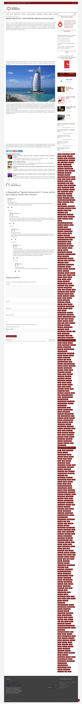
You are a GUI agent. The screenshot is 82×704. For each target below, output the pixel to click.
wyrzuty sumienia (61, 656)
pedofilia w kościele (61, 465)
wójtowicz (64, 646)
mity (72, 415)
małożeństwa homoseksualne (67, 395)
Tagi (62, 75)
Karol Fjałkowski (70, 353)
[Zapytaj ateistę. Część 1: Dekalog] (61, 106)
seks (74, 554)
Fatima (64, 275)
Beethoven (60, 185)
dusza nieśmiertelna (61, 243)
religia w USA (67, 533)
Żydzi (69, 671)
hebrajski (66, 293)
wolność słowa (60, 650)
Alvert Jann (71, 162)
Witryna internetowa (10, 314)
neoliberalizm (65, 432)
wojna (71, 644)
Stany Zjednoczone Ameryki (63, 575)
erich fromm (70, 258)
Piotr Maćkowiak (67, 469)
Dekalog (59, 220)
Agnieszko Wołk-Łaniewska (62, 160)
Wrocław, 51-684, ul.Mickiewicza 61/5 (68, 682)
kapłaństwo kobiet (67, 347)
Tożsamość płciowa (61, 613)
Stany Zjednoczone (67, 573)
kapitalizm (60, 347)
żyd (65, 671)
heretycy (59, 295)
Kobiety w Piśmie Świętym (62, 361)
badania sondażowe (61, 183)
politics (65, 481)
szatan (70, 588)
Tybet (66, 619)
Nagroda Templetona (61, 426)
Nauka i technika (31, 14)
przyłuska (71, 515)
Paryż (59, 460)
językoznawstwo (61, 335)
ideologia (69, 304)
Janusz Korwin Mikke (68, 327)
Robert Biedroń (61, 542)
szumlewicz (60, 594)
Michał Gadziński (66, 411)
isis (62, 318)
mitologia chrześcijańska (66, 415)
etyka (66, 260)
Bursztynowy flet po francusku (63, 38)
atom (64, 179)
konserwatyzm (72, 365)
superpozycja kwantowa (68, 579)
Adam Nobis (70, 156)
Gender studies (61, 285)
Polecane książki (9, 16)
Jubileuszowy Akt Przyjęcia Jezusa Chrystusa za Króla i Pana (66, 340)
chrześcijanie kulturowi (62, 206)
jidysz (67, 335)
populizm (69, 487)
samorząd (71, 550)
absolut (59, 156)
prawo (71, 498)
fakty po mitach (60, 272)
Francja (69, 279)
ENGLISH (50, 14)
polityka (64, 483)
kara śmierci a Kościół (62, 353)
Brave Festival (69, 193)
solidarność (67, 563)
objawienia (60, 440)
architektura (67, 174)
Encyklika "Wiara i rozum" (70, 254)
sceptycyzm (73, 552)
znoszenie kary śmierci (62, 667)
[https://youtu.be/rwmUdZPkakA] (44, 680)
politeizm (59, 481)
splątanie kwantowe (70, 565)
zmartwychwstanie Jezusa (62, 665)
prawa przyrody (67, 494)
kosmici (59, 374)
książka (64, 382)
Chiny (59, 204)
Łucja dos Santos (61, 390)
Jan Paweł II (67, 325)
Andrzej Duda (60, 168)
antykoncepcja (68, 172)
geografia (71, 285)
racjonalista (70, 523)
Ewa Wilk (59, 268)
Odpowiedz (10, 210)
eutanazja (68, 266)
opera (64, 450)
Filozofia (69, 277)
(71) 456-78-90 (63, 684)
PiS (66, 471)
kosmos (64, 374)
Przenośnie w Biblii (67, 510)
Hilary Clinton (66, 295)
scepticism (66, 552)
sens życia (66, 556)
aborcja (59, 154)
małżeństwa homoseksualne (67, 397)
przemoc (71, 508)
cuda (66, 212)
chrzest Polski (68, 208)
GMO (59, 289)
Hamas (67, 291)
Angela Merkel (60, 170)
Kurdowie (64, 384)
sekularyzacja (60, 556)
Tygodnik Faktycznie (16, 185)
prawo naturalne (70, 502)
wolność (59, 648)
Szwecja (65, 594)
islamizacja (71, 318)
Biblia (59, 187)
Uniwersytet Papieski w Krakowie (64, 627)
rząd (64, 548)
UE (58, 621)
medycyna (60, 409)
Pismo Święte (71, 471)
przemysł (59, 510)
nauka (64, 430)
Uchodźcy (70, 619)
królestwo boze (61, 376)
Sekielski (69, 554)
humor (65, 304)
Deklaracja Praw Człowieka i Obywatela (65, 222)
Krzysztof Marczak (61, 380)
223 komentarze (69, 111)
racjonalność (66, 525)
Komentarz (8, 284)
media (69, 407)
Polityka (59, 483)
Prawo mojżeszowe (61, 502)
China (72, 202)
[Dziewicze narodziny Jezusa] (61, 96)
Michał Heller (60, 413)
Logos (72, 388)
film (73, 275)
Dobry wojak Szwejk (68, 231)
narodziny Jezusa (67, 428)
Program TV (56, 14)
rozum (70, 544)
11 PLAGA (68, 115)
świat (66, 583)
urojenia (73, 627)
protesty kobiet (61, 508)
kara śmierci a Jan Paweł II (69, 349)
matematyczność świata (62, 403)
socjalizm (59, 560)
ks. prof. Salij (69, 380)
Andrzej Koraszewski (68, 168)
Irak (73, 316)
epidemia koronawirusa (62, 258)
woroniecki (60, 652)
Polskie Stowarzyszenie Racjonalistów (64, 485)
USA (72, 631)
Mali (59, 395)
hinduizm (71, 295)
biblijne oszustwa (65, 187)
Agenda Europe (71, 158)
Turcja (66, 617)
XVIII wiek (68, 656)
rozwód (59, 546)
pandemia (60, 458)
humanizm (60, 304)
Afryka (66, 158)
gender (70, 283)
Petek (74, 465)
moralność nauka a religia (68, 420)
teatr (59, 598)
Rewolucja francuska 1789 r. (63, 540)
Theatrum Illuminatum (62, 606)
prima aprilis (68, 504)
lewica (59, 386)
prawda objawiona (70, 496)
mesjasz (59, 411)
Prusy (67, 508)
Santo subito (60, 552)
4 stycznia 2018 (68, 100)
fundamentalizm (66, 281)
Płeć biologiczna (71, 473)
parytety (69, 458)
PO (66, 475)
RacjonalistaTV (63, 687)
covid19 (65, 210)
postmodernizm (71, 490)
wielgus (59, 640)
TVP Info (70, 617)
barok (71, 183)
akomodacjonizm (64, 162)
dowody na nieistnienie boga (63, 239)
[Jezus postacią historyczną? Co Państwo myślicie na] (55, 683)
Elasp (12, 198)
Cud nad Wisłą (60, 212)
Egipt (59, 247)
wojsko (59, 646)
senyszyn (72, 556)
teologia (59, 600)
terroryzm (71, 604)
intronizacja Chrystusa (67, 316)
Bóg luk (71, 191)
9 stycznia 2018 (68, 81)
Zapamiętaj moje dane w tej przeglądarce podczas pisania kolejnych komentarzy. (21, 324)
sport (67, 567)
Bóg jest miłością (65, 191)
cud (69, 210)
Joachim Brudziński (61, 337)
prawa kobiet (60, 494)
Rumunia (59, 548)
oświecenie (60, 456)
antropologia (72, 170)
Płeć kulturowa (60, 475)
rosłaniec (59, 544)
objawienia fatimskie (67, 440)
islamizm (59, 320)
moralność (60, 420)
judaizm (59, 342)
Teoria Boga (65, 600)
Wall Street (69, 633)
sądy (66, 550)
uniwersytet (68, 623)
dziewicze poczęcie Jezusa (62, 245)
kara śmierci (60, 349)
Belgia (65, 185)
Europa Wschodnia (61, 264)
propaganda (60, 506)
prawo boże (60, 500)
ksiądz (59, 382)
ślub (68, 558)
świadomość (60, 583)
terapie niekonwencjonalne (62, 604)
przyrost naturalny (71, 519)
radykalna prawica (67, 529)
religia (64, 531)
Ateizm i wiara (69, 79)
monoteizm (72, 418)
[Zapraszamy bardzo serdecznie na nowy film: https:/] (49, 683)
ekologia (70, 247)
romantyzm (68, 542)
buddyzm (59, 197)
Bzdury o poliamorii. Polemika (19, 161)
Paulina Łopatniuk (61, 462)
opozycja (59, 452)
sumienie (59, 579)
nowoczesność (69, 438)
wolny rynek (68, 650)
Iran (59, 318)
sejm (65, 554)
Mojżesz (66, 418)
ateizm (59, 179)
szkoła (65, 590)
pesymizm (68, 465)
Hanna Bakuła (60, 293)
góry (63, 289)
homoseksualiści (66, 300)
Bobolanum (72, 189)
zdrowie (70, 659)
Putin (65, 523)
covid (74, 208)
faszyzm (59, 275)
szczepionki (60, 590)
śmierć (72, 558)
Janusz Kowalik (60, 329)
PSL (64, 521)
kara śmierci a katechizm (62, 351)
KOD (70, 361)
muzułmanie (65, 422)
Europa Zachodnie (61, 266)
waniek (59, 636)
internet (59, 316)
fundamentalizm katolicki (62, 283)
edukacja (71, 245)
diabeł (66, 227)
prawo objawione (61, 504)
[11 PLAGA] (61, 115)
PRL (73, 504)
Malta (59, 397)
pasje (63, 460)
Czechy (65, 216)
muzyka (70, 422)
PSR (68, 521)
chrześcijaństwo (71, 206)
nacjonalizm (68, 424)
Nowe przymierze (61, 438)
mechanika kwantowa (61, 407)
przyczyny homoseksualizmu (63, 515)
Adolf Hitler (60, 158)
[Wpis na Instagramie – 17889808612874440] (49, 680)
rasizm (73, 529)
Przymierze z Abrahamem (62, 517)
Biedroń (71, 187)
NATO (73, 428)
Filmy (11, 14)
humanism (67, 302)
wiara (59, 638)
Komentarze (71, 73)
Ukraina (66, 621)
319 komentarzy (69, 93)
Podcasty (23, 14)
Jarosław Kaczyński (61, 331)
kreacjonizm (70, 374)
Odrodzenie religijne (61, 445)
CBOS (72, 197)
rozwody (72, 546)
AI (58, 162)
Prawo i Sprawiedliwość (68, 500)
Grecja (73, 289)
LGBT (64, 386)
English (59, 256)
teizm (68, 598)
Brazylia (59, 195)
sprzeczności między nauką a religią (64, 571)
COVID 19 (60, 210)
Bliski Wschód (65, 189)
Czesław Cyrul (71, 216)
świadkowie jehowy (68, 581)
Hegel (71, 293)
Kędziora (59, 357)
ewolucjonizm (66, 270)
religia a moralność (70, 531)
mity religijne (60, 418)
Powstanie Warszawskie (62, 492)
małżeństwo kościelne (62, 401)
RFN (71, 540)
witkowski (64, 642)
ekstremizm (69, 252)
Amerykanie (60, 166)
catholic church (66, 197)
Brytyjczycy (69, 195)
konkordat (65, 365)
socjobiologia (60, 563)
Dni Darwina (60, 231)
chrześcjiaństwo (61, 208)
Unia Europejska (61, 623)
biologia (59, 189)
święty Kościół (60, 588)
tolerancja (60, 608)
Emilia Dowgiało (61, 254)
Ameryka (59, 164)
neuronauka (72, 432)
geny (66, 285)
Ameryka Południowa (67, 164)
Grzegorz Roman (61, 291)
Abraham (72, 154)
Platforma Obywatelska (62, 473)
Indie (59, 310)
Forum (29, 2)
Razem (59, 531)
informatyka (70, 312)
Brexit (64, 195)
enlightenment (65, 256)
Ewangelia (65, 268)
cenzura (59, 202)
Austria (73, 179)
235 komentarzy (69, 101)
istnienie (70, 320)
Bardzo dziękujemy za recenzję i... (63, 147)
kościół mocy (68, 372)
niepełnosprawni (70, 434)
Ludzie (67, 390)
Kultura (45, 14)
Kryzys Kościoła (61, 378)
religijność (60, 535)
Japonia (67, 329)
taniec (73, 596)
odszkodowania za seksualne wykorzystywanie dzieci (66, 448)
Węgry (73, 636)
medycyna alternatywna (68, 409)
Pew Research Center (62, 467)
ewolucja (59, 270)
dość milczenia (60, 237)
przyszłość (60, 521)
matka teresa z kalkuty (62, 405)
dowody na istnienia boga (69, 237)
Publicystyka (17, 14)
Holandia (59, 300)
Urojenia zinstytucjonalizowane (63, 631)
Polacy (73, 479)
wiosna (59, 642)
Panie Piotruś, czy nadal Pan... (62, 141)
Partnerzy (73, 699)
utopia (59, 633)
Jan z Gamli (60, 327)
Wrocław (65, 652)
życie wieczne (60, 671)
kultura (59, 384)
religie (73, 533)
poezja (69, 479)
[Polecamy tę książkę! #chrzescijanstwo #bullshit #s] (44, 683)
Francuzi (59, 281)
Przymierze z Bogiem (61, 519)
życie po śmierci (66, 669)
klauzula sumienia (66, 357)
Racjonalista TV (9, 699)
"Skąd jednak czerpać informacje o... (64, 135)
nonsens (66, 436)
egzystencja (64, 247)
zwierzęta (60, 669)
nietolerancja (60, 436)
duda (71, 239)
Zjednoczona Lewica (61, 661)
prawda (73, 494)
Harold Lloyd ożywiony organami (63, 41)
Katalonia (59, 355)
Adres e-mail (8, 308)
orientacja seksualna (61, 454)
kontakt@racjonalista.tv (22, 2)
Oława (59, 450)
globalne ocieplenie (67, 287)
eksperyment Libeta (61, 252)
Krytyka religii (68, 376)
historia (59, 297)
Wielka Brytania (65, 640)
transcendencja (69, 613)
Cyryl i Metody (69, 214)
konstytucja (60, 367)
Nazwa (7, 301)
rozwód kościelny (66, 546)
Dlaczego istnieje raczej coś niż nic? (64, 229)
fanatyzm (67, 272)
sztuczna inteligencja (61, 592)
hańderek (72, 291)
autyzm (66, 181)
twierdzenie (60, 619)
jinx (70, 335)
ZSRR (69, 667)
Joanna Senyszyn (70, 337)
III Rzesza (60, 308)
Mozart (59, 422)
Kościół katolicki (61, 372)
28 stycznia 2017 (9, 20)
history (64, 297)
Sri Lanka (59, 573)
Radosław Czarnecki (70, 527)
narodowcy (60, 428)
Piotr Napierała (60, 471)
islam (66, 318)
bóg (59, 191)
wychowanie (65, 654)
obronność (60, 443)
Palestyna (71, 456)
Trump (59, 615)
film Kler (59, 277)
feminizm (69, 275)
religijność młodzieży (67, 535)
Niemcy (63, 434)
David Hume (65, 218)
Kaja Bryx (70, 342)
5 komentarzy (15, 20)
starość (71, 575)
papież (65, 458)
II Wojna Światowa (70, 306)
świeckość (70, 583)
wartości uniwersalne (66, 636)
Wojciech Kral (65, 644)
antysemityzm (60, 174)
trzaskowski (60, 617)
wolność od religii (66, 648)
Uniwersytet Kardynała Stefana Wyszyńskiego (66, 625)
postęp (65, 490)
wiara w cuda (71, 638)
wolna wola (70, 646)
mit (58, 415)
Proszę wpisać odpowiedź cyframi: (12, 326)
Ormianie (68, 454)
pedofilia (68, 462)
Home (7, 14)
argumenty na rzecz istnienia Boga (64, 177)
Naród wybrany (70, 426)
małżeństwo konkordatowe (62, 399)
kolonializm (60, 363)
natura (59, 430)
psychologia (60, 523)
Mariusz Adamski (71, 401)
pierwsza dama (70, 467)
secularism (60, 554)
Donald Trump (66, 235)
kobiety (69, 359)
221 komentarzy (69, 118)
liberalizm (68, 386)
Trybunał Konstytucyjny (67, 615)
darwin (59, 218)
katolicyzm (71, 355)
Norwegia (71, 436)
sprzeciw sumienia (69, 569)
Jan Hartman (60, 325)
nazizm (59, 432)
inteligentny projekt (61, 314)
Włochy (70, 642)
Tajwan (68, 596)
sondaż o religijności (61, 565)
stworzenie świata (67, 577)
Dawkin (70, 218)
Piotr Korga (60, 469)
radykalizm (60, 529)
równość (65, 544)
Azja (70, 181)
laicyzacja (70, 384)
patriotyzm (68, 460)
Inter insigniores (70, 314)
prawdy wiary (60, 498)
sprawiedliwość (61, 569)
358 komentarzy (69, 82)
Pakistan (65, 456)
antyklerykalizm (60, 172)
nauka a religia (69, 430)
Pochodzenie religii (61, 477)
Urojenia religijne (61, 629)
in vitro (70, 308)
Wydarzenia (39, 14)
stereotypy (60, 577)
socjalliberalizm (66, 560)
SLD (64, 558)
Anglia (66, 170)
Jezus (59, 333)
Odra (72, 443)
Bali (67, 183)
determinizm (60, 227)
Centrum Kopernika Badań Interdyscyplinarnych (66, 199)
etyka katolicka (71, 260)
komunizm (60, 365)
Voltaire (64, 633)
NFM (59, 434)
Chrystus (64, 204)
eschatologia (60, 260)
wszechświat (72, 652)
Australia (68, 179)
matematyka (71, 403)
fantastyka (72, 272)
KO (64, 359)
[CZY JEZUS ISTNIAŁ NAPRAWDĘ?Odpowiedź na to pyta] (55, 680)
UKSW (71, 621)
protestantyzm (67, 506)
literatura (66, 388)
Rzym (68, 548)
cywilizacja (60, 216)
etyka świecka (60, 262)
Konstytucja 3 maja (67, 367)
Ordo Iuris (65, 452)
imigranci (65, 308)
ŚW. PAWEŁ (60, 581)
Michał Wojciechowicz (69, 413)
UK (62, 621)
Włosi (59, 644)
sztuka (69, 592)
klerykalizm (60, 359)
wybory (59, 654)
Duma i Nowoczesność (62, 241)
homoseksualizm (61, 302)
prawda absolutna (61, 496)
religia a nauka (60, 533)
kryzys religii (68, 378)
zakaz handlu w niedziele (62, 659)
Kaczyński (64, 342)
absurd (64, 156)
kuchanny (68, 382)
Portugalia (60, 490)
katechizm (65, 355)
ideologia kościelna (61, 306)
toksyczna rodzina (71, 606)
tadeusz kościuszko (61, 596)
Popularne (62, 73)
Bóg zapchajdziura (61, 193)
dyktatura (68, 243)
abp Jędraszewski (66, 154)
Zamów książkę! (67, 70)
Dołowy (69, 233)
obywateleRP (66, 443)
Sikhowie (59, 558)
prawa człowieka (71, 492)
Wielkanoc (72, 640)
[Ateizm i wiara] (61, 79)
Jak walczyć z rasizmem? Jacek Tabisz (69, 89)
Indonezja (64, 310)
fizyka (59, 279)
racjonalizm (60, 525)
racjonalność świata (61, 527)
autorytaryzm (60, 181)
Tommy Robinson (67, 608)
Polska (69, 483)
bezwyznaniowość (72, 185)
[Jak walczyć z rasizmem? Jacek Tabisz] (61, 87)
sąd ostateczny (60, 550)
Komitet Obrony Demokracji (69, 363)
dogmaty (64, 233)
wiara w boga (64, 638)
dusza (69, 241)
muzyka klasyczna (61, 424)
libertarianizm (60, 388)
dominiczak (60, 235)
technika (63, 598)
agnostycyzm (72, 160)
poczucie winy (69, 477)
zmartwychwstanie (70, 661)
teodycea (73, 598)
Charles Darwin (65, 202)
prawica (66, 498)
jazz (73, 331)
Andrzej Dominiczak (68, 166)
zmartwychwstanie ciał (62, 663)
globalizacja (60, 287)
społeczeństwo (60, 567)
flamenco (63, 279)
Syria (66, 588)
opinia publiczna (69, 450)
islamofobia (65, 320)
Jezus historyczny (65, 333)
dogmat (59, 233)
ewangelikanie (71, 268)
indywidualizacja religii (62, 312)
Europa (66, 262)
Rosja (73, 542)
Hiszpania (69, 297)
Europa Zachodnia (70, 264)
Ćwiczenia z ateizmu (61, 214)
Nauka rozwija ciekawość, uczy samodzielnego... (66, 123)
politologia (70, 481)
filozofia (64, 277)
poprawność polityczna (62, 487)
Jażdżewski (69, 331)
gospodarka (68, 289)
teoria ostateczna (61, 602)
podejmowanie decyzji (62, 479)
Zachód (73, 656)
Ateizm (73, 177)
